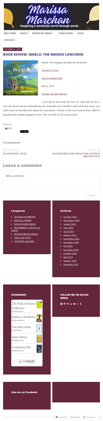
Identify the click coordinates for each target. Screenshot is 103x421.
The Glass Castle (21, 326)
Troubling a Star (21, 347)
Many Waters (19, 337)
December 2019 (71, 249)
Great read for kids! (52, 78)
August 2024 (69, 224)
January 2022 (69, 235)
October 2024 (70, 216)
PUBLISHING (66, 33)
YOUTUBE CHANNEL (24, 241)
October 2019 (70, 253)
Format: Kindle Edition (54, 94)
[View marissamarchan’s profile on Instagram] (65, 304)
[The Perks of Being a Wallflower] (39, 307)
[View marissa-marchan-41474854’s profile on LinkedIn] (71, 304)
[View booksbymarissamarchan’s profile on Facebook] (61, 304)
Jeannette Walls (18, 330)
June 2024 (68, 227)
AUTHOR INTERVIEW (24, 216)
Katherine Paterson (19, 320)
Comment (90, 195)
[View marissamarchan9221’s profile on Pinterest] (68, 304)
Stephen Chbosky (18, 311)
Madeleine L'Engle (19, 340)
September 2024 (71, 220)
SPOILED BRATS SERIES (26, 234)
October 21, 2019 (12, 49)
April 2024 (68, 231)
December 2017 (71, 264)
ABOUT (24, 33)
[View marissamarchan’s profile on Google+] (77, 304)
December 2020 (71, 242)
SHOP (80, 33)
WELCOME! (10, 33)
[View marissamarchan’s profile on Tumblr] (81, 304)
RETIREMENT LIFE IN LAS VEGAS (25, 229)
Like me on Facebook (24, 392)
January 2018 (69, 260)
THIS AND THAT (22, 237)
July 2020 (68, 246)
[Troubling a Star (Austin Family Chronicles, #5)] (39, 352)
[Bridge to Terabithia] (39, 321)
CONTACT (9, 40)
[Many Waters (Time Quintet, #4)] (39, 341)
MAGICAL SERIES (22, 220)
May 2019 (68, 257)
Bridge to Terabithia (24, 316)
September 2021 (71, 238)
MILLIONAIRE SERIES (25, 224)
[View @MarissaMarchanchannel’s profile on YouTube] (74, 304)
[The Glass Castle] (39, 331)
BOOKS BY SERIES (42, 33)
